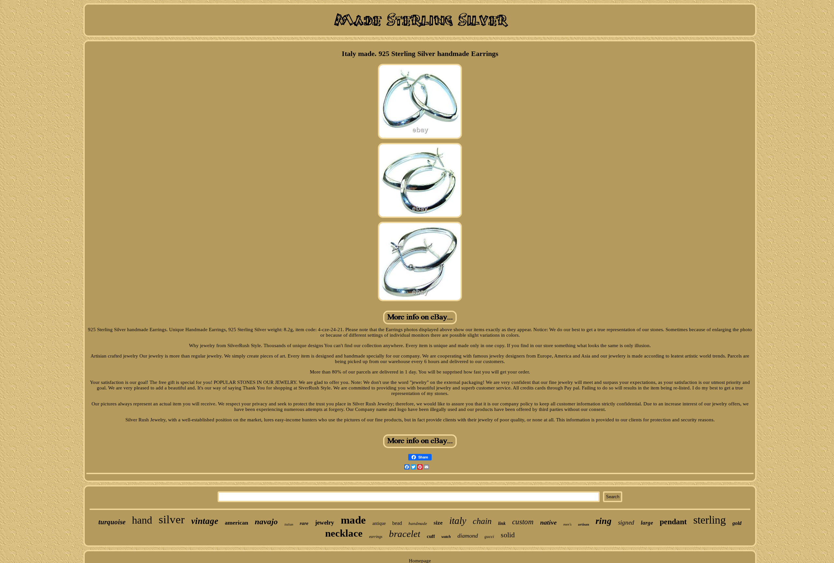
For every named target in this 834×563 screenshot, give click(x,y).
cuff (431, 536)
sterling (709, 520)
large (647, 523)
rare (304, 523)
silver (172, 519)
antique (379, 523)
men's (567, 524)
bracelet (404, 533)
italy (457, 520)
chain (482, 521)
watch (446, 536)
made (353, 520)
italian (288, 524)
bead (397, 523)
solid (508, 535)
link (502, 523)
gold (736, 523)
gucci (489, 536)
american (236, 522)
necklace (344, 533)
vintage (204, 521)
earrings (375, 536)
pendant (673, 521)
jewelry (324, 522)
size (438, 523)
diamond (467, 535)
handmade (418, 523)
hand (142, 520)
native (548, 522)
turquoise (111, 522)
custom (523, 522)
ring (603, 521)
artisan (583, 524)
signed (626, 522)
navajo (266, 521)
